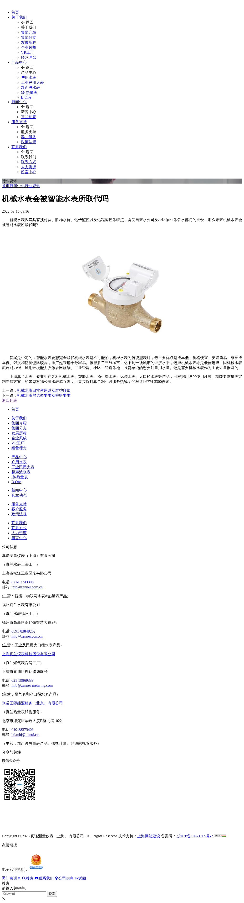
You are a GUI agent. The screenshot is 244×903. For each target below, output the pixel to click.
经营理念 (28, 57)
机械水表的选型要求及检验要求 (44, 395)
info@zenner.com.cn (27, 587)
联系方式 (28, 162)
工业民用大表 (32, 82)
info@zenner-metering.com (32, 685)
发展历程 (28, 42)
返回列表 (9, 400)
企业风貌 (28, 47)
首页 (15, 12)
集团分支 (28, 37)
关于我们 (19, 17)
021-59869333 (22, 680)
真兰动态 (28, 117)
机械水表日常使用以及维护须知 (44, 390)
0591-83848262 (23, 631)
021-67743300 (22, 582)
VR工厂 (27, 52)
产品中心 (19, 62)
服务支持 (19, 122)
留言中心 (28, 172)
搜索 (52, 894)
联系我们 (19, 147)
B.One (26, 97)
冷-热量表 (29, 92)
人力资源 (28, 167)
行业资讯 (32, 186)
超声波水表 (30, 87)
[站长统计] (220, 836)
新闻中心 (19, 102)
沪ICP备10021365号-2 (195, 836)
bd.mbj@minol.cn (25, 735)
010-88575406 (22, 730)
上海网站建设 (148, 836)
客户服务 (28, 137)
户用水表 (28, 77)
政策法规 (28, 142)
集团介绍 (28, 32)
